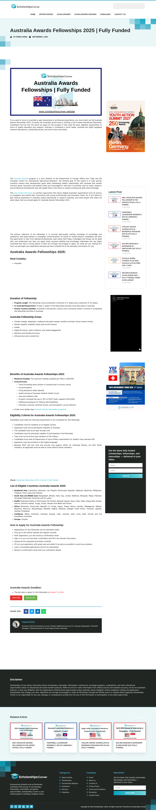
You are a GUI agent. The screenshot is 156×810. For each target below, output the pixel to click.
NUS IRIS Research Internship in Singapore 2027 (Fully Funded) (129, 745)
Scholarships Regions (85, 14)
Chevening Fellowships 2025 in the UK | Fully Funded (37, 480)
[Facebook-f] (11, 806)
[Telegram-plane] (27, 806)
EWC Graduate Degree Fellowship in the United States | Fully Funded (23, 745)
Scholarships (64, 14)
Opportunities (46, 14)
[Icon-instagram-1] (19, 806)
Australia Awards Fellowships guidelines (50, 409)
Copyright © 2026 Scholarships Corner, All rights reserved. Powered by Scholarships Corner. (113, 807)
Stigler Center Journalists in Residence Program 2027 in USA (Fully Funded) (131, 231)
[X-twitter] (15, 806)
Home (32, 14)
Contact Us (120, 14)
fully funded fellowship (22, 193)
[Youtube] (31, 806)
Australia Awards (20, 178)
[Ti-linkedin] (23, 806)
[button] (26, 611)
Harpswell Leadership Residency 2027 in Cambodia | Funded (59, 745)
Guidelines (105, 14)
